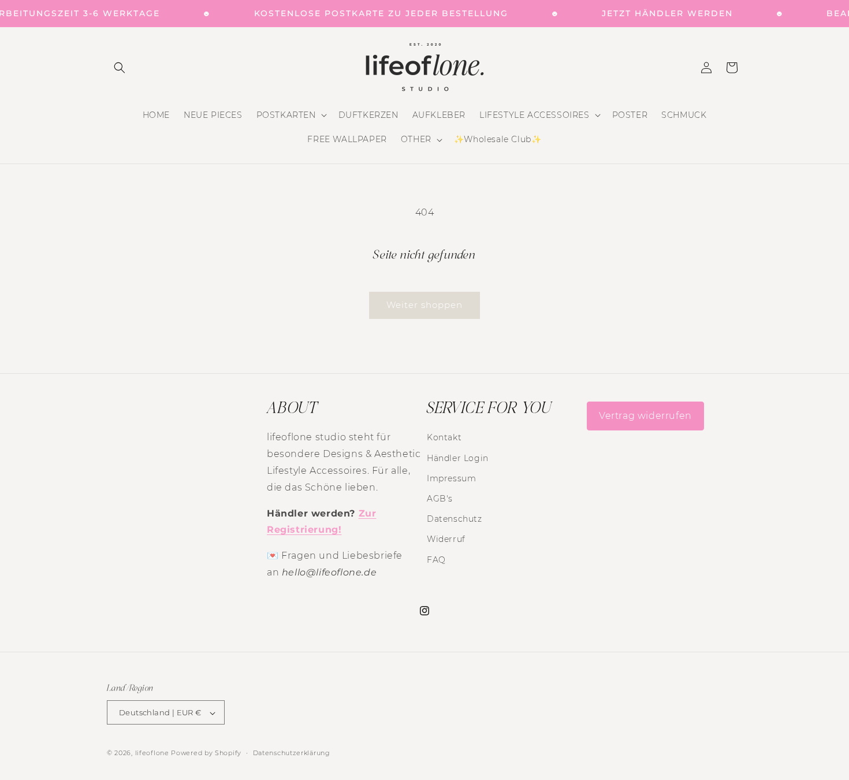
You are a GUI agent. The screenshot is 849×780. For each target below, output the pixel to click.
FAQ (436, 560)
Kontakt (444, 438)
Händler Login (458, 458)
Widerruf (446, 539)
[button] (119, 67)
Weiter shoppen (424, 304)
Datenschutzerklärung (291, 753)
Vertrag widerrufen (645, 415)
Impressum (451, 478)
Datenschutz (454, 519)
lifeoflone (152, 753)
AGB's (440, 498)
